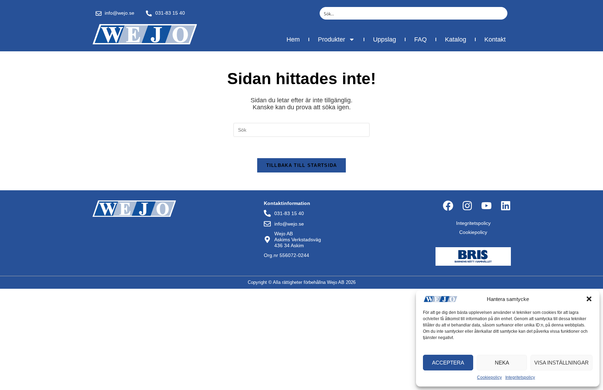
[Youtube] (486, 205)
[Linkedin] (505, 205)
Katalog (455, 39)
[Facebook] (448, 205)
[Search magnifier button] (501, 13)
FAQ (420, 39)
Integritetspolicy (520, 377)
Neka (502, 363)
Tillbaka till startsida (301, 165)
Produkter (331, 39)
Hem (293, 39)
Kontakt (495, 39)
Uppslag (384, 39)
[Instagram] (467, 205)
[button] (589, 298)
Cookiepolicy (489, 377)
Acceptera (448, 363)
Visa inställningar (561, 363)
